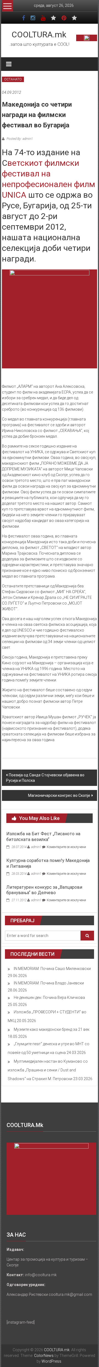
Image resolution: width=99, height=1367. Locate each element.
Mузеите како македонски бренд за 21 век (51, 1029)
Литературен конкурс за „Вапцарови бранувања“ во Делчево (44, 890)
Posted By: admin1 (19, 139)
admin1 (36, 847)
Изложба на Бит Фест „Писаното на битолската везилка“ (43, 836)
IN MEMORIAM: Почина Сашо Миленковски (52, 968)
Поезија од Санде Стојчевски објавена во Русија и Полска (45, 778)
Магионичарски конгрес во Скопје (59, 795)
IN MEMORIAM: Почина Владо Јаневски (49, 983)
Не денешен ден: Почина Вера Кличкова (49, 997)
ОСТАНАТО (13, 79)
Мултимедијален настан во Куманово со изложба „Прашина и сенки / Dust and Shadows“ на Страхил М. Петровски (48, 1070)
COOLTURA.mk (39, 34)
